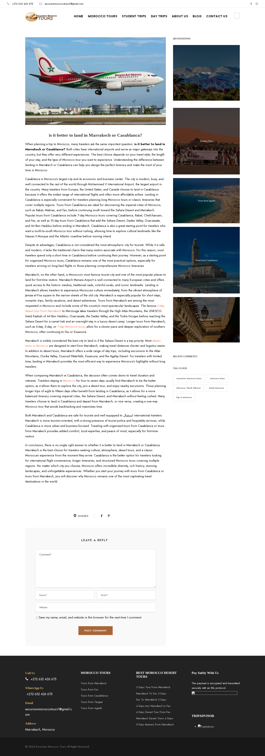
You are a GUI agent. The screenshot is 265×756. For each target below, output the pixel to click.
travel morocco (216, 388)
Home (78, 16)
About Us (180, 16)
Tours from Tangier (92, 702)
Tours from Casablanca (206, 260)
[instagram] (257, 4)
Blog (197, 16)
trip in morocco (184, 397)
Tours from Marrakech (93, 683)
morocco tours (217, 378)
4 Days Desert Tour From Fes (153, 712)
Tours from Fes (206, 319)
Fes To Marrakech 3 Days (151, 700)
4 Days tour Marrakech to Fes (153, 706)
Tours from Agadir (206, 200)
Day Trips (159, 16)
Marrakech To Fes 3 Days (151, 694)
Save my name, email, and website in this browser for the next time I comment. (90, 617)
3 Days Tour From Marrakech (153, 687)
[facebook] (251, 4)
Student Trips (134, 16)
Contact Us (216, 16)
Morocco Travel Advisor (188, 388)
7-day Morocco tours (71, 326)
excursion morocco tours (189, 378)
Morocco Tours (102, 16)
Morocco (69, 380)
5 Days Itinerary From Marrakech (155, 724)
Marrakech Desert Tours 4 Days (154, 718)
